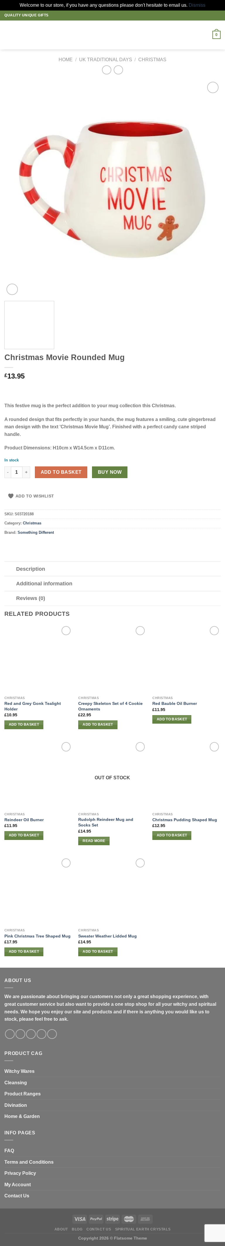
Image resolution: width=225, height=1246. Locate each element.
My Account (17, 1184)
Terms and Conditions (29, 1162)
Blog (77, 1229)
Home (66, 59)
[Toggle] (10, 569)
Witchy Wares (19, 1071)
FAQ (9, 1150)
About (61, 1229)
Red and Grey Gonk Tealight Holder (32, 706)
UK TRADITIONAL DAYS (105, 59)
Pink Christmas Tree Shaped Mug (37, 936)
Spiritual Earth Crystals (143, 1229)
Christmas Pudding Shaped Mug (184, 819)
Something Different (36, 532)
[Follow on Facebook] (10, 1034)
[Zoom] (12, 289)
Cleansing (15, 1082)
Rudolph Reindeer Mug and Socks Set (105, 822)
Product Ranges (22, 1093)
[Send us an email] (41, 1034)
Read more (94, 841)
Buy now (110, 472)
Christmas (152, 59)
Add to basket (61, 472)
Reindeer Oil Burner (24, 819)
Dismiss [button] (197, 5)
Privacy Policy (20, 1173)
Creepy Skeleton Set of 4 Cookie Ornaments (110, 706)
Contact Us (16, 1195)
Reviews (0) (30, 598)
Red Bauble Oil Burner (174, 703)
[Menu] (7, 35)
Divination (15, 1105)
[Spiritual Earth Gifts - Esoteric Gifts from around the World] (112, 35)
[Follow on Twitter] (31, 1034)
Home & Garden (22, 1116)
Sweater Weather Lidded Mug (107, 936)
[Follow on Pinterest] (52, 1034)
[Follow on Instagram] (20, 1034)
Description (30, 569)
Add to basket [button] (24, 724)
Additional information (44, 584)
